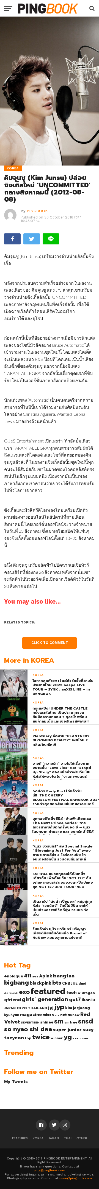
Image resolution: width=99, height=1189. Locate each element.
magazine (31, 1014)
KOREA (38, 1138)
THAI (68, 1138)
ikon (86, 1000)
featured (48, 991)
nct (63, 1015)
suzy (88, 1029)
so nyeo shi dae (28, 1029)
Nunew (73, 1014)
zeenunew (81, 1038)
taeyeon (14, 1037)
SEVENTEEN (30, 1022)
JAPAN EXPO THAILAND (25, 1008)
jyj (51, 1007)
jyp (59, 1007)
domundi (11, 993)
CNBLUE (70, 983)
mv (57, 1015)
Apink (45, 976)
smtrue (70, 1022)
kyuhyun (11, 1014)
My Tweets (16, 1081)
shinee (46, 1022)
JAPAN (54, 1138)
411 (27, 975)
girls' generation (45, 999)
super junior (67, 1030)
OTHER (81, 1138)
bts (56, 983)
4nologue (13, 976)
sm (59, 1021)
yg (68, 1037)
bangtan (64, 976)
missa (48, 1014)
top (28, 1038)
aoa (35, 976)
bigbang (16, 982)
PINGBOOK (37, 211)
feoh (71, 993)
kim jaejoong (77, 1008)
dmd (82, 983)
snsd (85, 1021)
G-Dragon (86, 993)
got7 (75, 999)
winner (57, 1038)
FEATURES (20, 1138)
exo (24, 991)
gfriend (12, 999)
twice (41, 1037)
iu (93, 1000)
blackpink (40, 983)
